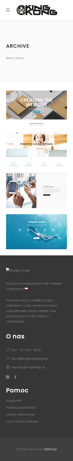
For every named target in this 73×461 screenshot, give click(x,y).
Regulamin (13, 401)
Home (9, 58)
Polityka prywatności (20, 408)
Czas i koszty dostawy (22, 421)
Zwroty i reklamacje (20, 414)
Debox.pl (50, 449)
